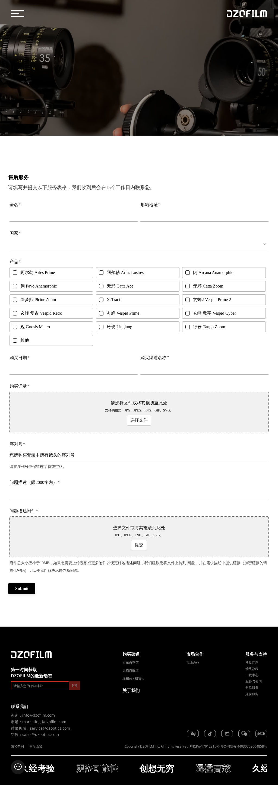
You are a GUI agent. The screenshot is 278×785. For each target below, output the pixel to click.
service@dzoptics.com (50, 728)
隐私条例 (17, 746)
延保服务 (251, 694)
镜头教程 (251, 668)
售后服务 (251, 687)
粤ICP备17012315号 (205, 746)
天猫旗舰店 (130, 670)
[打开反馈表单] (18, 767)
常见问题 (251, 662)
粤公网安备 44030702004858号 (243, 746)
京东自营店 (130, 662)
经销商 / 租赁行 (133, 678)
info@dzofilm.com (38, 715)
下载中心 (251, 675)
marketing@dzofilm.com (44, 721)
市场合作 (192, 662)
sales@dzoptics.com (40, 734)
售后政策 (35, 746)
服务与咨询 (253, 681)
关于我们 (131, 690)
